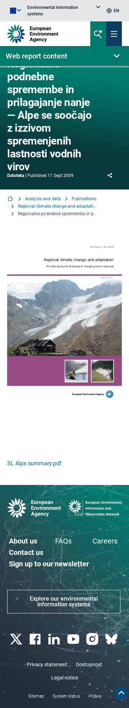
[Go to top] (121, 693)
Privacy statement (47, 664)
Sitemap (36, 696)
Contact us (26, 552)
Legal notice (64, 678)
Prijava (95, 696)
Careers (105, 541)
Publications (84, 198)
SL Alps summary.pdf (34, 463)
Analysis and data (43, 198)
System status (66, 696)
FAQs (63, 541)
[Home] (10, 199)
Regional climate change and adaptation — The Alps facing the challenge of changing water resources (57, 206)
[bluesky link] (112, 639)
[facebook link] (36, 639)
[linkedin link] (55, 639)
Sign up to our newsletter (49, 564)
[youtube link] (74, 639)
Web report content (36, 56)
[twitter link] (17, 639)
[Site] (43, 33)
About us (23, 541)
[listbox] (63, 10)
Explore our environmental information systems (64, 601)
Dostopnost (89, 664)
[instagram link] (93, 639)
